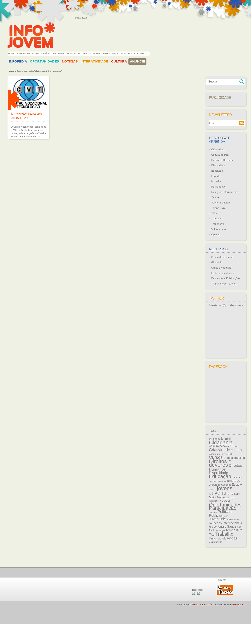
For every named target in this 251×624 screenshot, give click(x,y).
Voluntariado (218, 229)
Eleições (237, 477)
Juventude (221, 493)
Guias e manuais (221, 267)
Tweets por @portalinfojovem (226, 305)
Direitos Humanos (225, 467)
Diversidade (218, 165)
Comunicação (217, 445)
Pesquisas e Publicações (225, 278)
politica (213, 512)
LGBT (237, 494)
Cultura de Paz (220, 154)
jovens (224, 488)
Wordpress (239, 604)
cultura (236, 450)
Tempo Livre (218, 207)
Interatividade (94, 61)
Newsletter (73, 53)
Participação (218, 186)
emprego (233, 480)
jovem (212, 489)
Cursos (216, 457)
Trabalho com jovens (223, 283)
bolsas (216, 438)
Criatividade (218, 149)
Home (11, 53)
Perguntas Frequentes (96, 53)
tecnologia (220, 530)
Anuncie (137, 61)
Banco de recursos (222, 257)
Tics (212, 534)
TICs (214, 213)
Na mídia (45, 53)
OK (242, 123)
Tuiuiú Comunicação (201, 604)
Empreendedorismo (217, 481)
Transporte (217, 223)
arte (210, 439)
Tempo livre (233, 530)
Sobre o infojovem (28, 53)
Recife (236, 519)
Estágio (237, 484)
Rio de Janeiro (217, 526)
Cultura (119, 61)
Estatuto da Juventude (220, 485)
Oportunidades (44, 61)
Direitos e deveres (220, 463)
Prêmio (230, 519)
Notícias (70, 61)
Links (115, 53)
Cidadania (221, 442)
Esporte (215, 176)
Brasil (226, 438)
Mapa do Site (128, 53)
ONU (232, 498)
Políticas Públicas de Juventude (220, 515)
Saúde (215, 197)
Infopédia (18, 61)
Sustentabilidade (221, 202)
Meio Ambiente (219, 497)
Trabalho (216, 218)
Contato (142, 53)
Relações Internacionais (225, 191)
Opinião (215, 234)
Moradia (216, 181)
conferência (232, 446)
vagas (232, 538)
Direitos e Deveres (222, 160)
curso (229, 453)
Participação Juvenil (222, 272)
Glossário (216, 262)
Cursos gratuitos (234, 457)
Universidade (217, 538)
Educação (217, 170)
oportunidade (219, 501)
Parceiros (58, 53)
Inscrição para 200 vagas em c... (26, 116)
